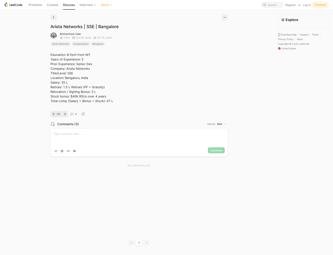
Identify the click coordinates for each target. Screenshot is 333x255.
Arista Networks (60, 43)
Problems (35, 5)
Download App (289, 34)
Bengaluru (97, 43)
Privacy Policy (286, 39)
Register (290, 5)
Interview (86, 5)
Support (304, 34)
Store (105, 5)
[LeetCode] (13, 5)
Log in (307, 5)
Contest (52, 5)
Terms (315, 34)
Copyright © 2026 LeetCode (293, 43)
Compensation (81, 43)
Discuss (69, 5)
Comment (216, 150)
